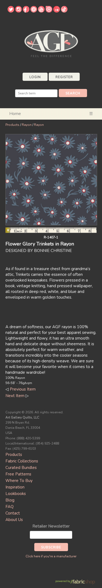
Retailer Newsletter (51, 526)
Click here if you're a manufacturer (51, 556)
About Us (14, 519)
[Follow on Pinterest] (33, 11)
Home (15, 114)
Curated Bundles (21, 467)
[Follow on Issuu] (49, 11)
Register (64, 77)
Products (12, 125)
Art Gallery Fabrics (51, 43)
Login (35, 77)
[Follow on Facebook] (26, 11)
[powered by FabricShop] (75, 582)
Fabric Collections (21, 461)
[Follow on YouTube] (41, 11)
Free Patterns (18, 474)
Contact (12, 513)
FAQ (9, 506)
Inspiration (14, 487)
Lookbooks (15, 493)
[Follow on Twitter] (11, 11)
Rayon (27, 125)
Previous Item (23, 389)
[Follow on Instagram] (18, 11)
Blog (9, 500)
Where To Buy (19, 480)
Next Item (14, 395)
